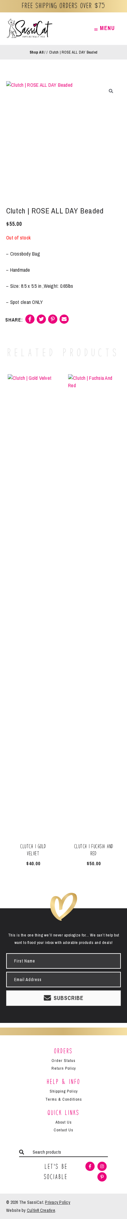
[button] (111, 91)
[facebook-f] (90, 1166)
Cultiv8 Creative (41, 1210)
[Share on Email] (64, 321)
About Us (63, 1122)
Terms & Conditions (63, 1099)
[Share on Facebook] (30, 321)
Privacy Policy (57, 1202)
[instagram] (102, 1166)
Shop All (36, 52)
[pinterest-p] (102, 1177)
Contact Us (63, 1130)
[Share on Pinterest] (52, 321)
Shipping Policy (64, 1091)
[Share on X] (41, 321)
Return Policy (63, 1068)
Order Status (63, 1060)
